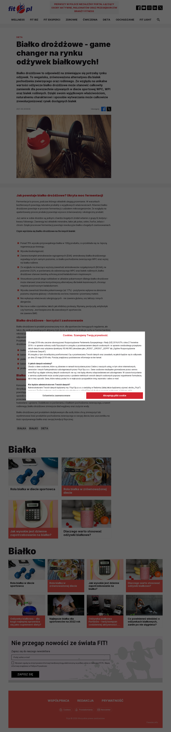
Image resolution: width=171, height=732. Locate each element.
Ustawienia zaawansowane (56, 395)
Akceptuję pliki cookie (114, 395)
